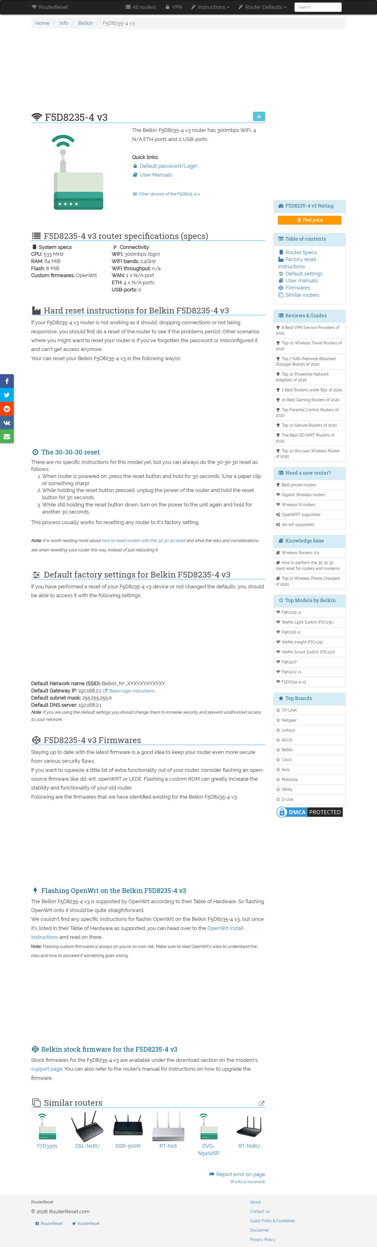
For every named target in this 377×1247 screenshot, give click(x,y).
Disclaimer (259, 1230)
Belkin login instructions (131, 690)
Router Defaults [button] (263, 7)
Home (42, 23)
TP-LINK (289, 710)
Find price (312, 220)
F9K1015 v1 (291, 612)
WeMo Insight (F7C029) (302, 642)
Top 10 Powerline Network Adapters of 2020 (302, 377)
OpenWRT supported (300, 514)
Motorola (289, 779)
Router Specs (300, 252)
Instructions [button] (212, 7)
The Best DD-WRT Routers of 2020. (305, 438)
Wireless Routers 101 (300, 552)
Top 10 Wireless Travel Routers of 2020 (309, 346)
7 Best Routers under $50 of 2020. (312, 389)
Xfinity (287, 789)
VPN (176, 7)
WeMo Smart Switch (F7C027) (308, 652)
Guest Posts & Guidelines (272, 1221)
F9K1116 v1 (291, 632)
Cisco (286, 759)
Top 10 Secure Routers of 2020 (309, 425)
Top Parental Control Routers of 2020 (307, 412)
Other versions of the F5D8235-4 (167, 194)
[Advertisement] (148, 73)
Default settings (303, 273)
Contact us (260, 1211)
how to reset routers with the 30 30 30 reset (143, 540)
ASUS (286, 740)
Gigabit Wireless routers (303, 494)
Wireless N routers (298, 504)
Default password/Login (168, 166)
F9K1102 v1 (291, 671)
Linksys (288, 730)
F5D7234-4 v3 (293, 681)
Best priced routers (298, 484)
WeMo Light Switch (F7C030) (307, 622)
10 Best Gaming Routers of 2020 (310, 399)
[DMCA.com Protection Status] (309, 812)
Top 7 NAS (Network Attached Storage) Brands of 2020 (306, 361)
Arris (285, 769)
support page (46, 1069)
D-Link (287, 799)
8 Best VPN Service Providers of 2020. (308, 330)
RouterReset (53, 7)
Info (64, 23)
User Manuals (155, 175)
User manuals (301, 280)
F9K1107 (288, 662)
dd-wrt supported (297, 524)
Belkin (85, 23)
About (255, 1202)
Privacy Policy (262, 1239)
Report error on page (240, 1177)
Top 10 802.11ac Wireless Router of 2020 (308, 453)
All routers (143, 7)
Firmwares (297, 288)
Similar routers (301, 295)
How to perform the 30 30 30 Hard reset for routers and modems (308, 565)
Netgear (289, 720)
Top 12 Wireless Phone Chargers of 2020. (308, 581)
